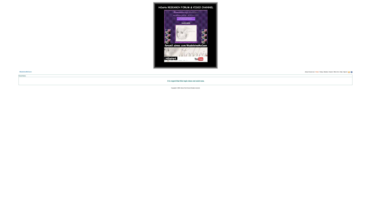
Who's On (336, 71)
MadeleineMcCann (26, 72)
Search (331, 71)
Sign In (345, 71)
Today (321, 71)
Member (326, 71)
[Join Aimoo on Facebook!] (351, 72)
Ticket (317, 71)
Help (341, 71)
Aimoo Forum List (309, 71)
